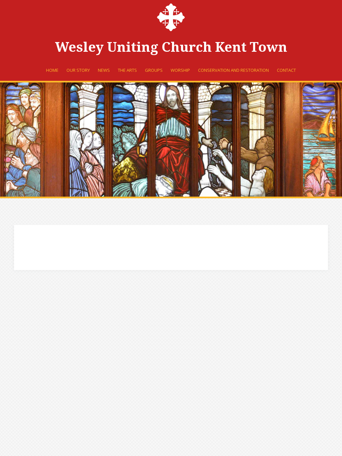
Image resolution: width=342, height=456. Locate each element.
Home (52, 70)
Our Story (78, 70)
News (104, 70)
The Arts (127, 70)
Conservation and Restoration (233, 70)
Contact (286, 70)
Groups (154, 70)
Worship (180, 70)
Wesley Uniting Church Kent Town (171, 47)
